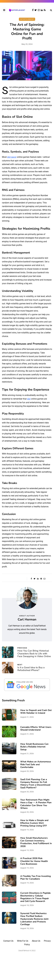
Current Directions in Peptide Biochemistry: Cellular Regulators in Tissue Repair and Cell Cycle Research (35, 897)
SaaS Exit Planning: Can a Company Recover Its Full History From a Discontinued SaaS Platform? (35, 783)
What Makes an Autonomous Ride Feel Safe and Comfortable (35, 764)
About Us (36, 941)
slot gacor (11, 157)
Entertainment (27, 19)
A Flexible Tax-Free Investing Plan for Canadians (35, 877)
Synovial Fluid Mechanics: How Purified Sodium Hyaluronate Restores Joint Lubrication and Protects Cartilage (34, 919)
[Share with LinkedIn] (37, 578)
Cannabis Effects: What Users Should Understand (35, 728)
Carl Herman (27, 619)
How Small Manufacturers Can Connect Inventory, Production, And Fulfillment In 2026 (36, 842)
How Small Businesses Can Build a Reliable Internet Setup (34, 746)
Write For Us (22, 941)
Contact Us (8, 941)
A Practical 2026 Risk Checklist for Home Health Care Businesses (34, 861)
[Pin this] (41, 578)
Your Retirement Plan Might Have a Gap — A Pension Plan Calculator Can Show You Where (36, 804)
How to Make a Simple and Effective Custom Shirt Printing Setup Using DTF (34, 823)
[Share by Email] (44, 578)
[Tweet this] (34, 578)
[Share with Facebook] (31, 578)
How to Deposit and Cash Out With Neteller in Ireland (36, 711)
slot (29, 399)
